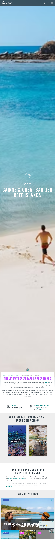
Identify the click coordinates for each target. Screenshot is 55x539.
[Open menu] (52, 3)
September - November (18, 409)
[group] (17, 442)
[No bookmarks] (44, 3)
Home (3, 375)
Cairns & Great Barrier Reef (13, 375)
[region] (27, 387)
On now (14, 405)
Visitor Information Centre (16, 478)
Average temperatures (41, 405)
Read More (9, 486)
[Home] (7, 3)
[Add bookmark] (27, 369)
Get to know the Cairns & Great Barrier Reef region (27, 418)
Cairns (47, 382)
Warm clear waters (17, 407)
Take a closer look (27, 494)
